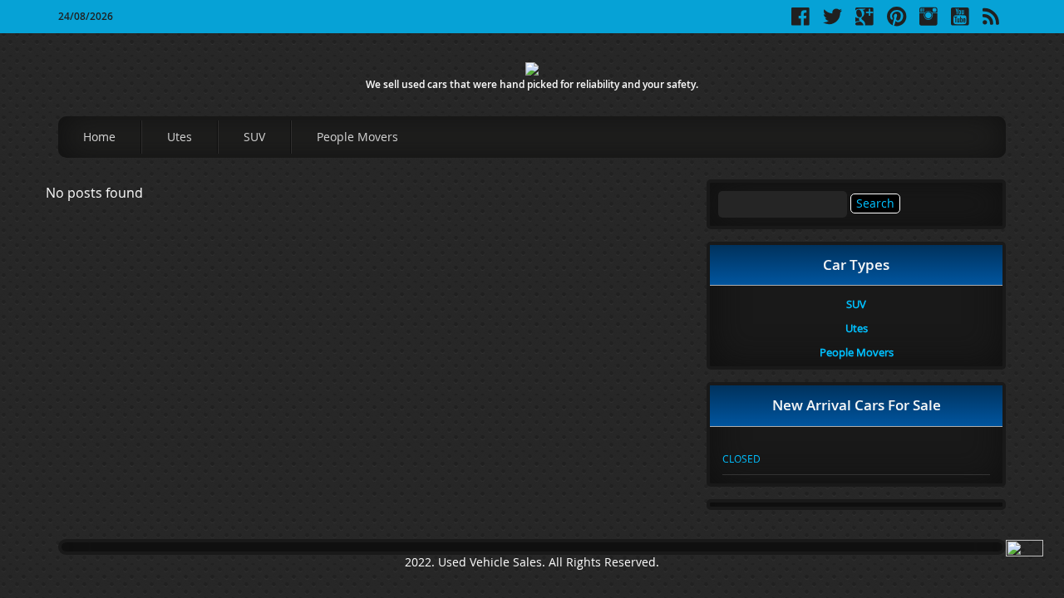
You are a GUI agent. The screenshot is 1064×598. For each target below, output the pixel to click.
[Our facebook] (800, 22)
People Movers (357, 137)
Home (99, 137)
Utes (179, 137)
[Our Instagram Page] (928, 22)
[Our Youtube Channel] (960, 22)
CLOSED (741, 458)
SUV (254, 137)
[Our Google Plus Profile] (864, 22)
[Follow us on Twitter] (832, 22)
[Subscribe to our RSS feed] (991, 22)
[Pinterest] (896, 22)
